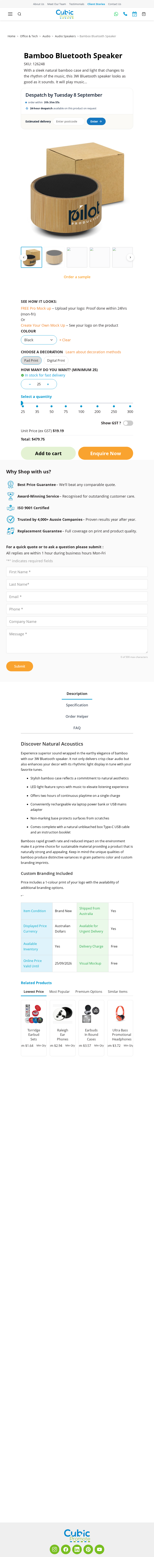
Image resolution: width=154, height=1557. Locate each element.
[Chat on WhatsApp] (116, 14)
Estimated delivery (38, 121)
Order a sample (77, 276)
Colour (28, 331)
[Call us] (125, 14)
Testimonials (76, 4)
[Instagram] (54, 1549)
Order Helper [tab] (77, 716)
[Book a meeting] (135, 14)
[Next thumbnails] (130, 257)
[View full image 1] (77, 188)
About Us (38, 4)
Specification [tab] (77, 705)
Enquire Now (105, 453)
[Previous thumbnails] (23, 257)
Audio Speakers (65, 36)
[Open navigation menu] (10, 14)
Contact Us (114, 4)
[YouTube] (99, 1549)
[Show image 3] (77, 257)
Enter (94, 121)
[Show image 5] (122, 257)
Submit (19, 666)
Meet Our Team (56, 4)
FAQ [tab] (77, 727)
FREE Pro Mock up (36, 308)
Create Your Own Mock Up (43, 325)
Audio (46, 36)
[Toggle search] (19, 14)
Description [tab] (77, 693)
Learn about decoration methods (93, 352)
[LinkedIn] (77, 1549)
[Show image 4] (99, 257)
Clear (66, 339)
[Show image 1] (31, 257)
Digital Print (56, 360)
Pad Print (31, 360)
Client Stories (96, 4)
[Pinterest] (88, 1549)
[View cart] (144, 14)
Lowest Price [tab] (34, 991)
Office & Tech (29, 36)
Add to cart (48, 453)
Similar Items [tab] (118, 991)
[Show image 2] (54, 257)
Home (11, 36)
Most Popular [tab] (59, 991)
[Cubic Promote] (77, 1535)
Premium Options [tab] (88, 991)
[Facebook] (66, 1549)
